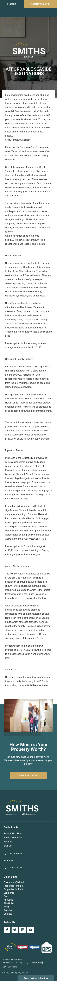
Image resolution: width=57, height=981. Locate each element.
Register (8, 910)
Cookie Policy (36, 963)
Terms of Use (8, 963)
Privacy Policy (21, 963)
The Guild (9, 903)
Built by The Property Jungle (15, 973)
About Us (8, 899)
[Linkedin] (22, 930)
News (6, 906)
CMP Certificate (10, 967)
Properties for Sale (13, 885)
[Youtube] (30, 930)
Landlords (9, 892)
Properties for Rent (13, 889)
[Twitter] (15, 930)
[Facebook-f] (7, 930)
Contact (8, 913)
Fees (6, 896)
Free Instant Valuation (15, 882)
